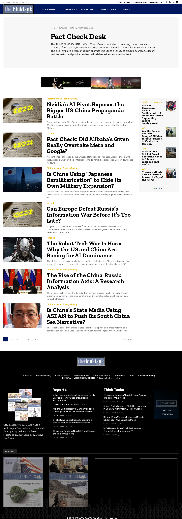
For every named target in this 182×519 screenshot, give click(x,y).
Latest (50, 134)
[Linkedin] (170, 2)
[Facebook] (166, 2)
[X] (173, 2)
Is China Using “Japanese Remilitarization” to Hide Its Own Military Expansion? (84, 179)
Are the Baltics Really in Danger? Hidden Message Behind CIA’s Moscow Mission (152, 137)
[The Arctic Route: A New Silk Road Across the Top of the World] (171, 173)
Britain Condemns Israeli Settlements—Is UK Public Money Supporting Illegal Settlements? (152, 114)
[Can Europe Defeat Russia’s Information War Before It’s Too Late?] (22, 214)
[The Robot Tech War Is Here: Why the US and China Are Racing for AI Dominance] (22, 249)
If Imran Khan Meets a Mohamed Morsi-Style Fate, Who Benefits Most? (124, 418)
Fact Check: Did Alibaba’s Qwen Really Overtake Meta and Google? (88, 145)
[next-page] (35, 339)
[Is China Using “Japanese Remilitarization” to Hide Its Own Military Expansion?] (22, 179)
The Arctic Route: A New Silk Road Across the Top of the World (152, 175)
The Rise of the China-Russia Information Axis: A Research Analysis (85, 281)
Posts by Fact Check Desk (81, 28)
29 (29, 339)
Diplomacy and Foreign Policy (62, 99)
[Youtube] (177, 2)
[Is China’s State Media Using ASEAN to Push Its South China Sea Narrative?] (22, 315)
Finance (51, 238)
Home (54, 28)
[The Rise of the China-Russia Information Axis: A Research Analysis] (22, 281)
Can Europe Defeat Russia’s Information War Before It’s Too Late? (89, 214)
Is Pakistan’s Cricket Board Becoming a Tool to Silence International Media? (152, 158)
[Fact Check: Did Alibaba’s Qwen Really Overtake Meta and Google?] (22, 145)
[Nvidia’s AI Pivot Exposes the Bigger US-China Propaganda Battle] (22, 110)
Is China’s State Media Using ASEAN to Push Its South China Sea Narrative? (88, 315)
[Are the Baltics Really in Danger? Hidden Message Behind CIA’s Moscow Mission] (171, 132)
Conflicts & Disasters (152, 102)
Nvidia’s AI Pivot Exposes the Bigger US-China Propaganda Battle (85, 110)
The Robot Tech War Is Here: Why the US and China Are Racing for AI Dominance (84, 249)
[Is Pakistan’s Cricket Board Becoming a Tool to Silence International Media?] (171, 152)
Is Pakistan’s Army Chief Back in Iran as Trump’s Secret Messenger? (123, 429)
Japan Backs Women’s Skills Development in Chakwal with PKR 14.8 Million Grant (125, 407)
